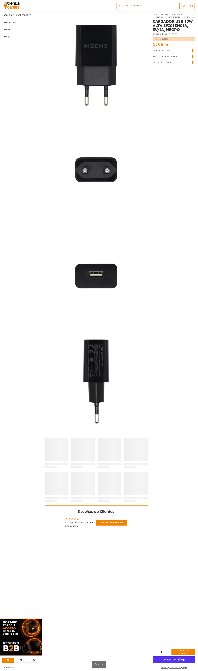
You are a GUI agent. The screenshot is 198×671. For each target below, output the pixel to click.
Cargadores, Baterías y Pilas (174, 15)
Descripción (161, 50)
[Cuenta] (184, 6)
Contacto (9, 667)
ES (8, 660)
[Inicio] (12, 5)
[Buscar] (119, 6)
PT (21, 660)
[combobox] (150, 6)
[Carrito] (191, 6)
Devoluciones (162, 62)
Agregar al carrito (183, 652)
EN (34, 660)
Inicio (156, 15)
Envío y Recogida (165, 56)
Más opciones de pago (174, 667)
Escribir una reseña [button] (111, 522)
